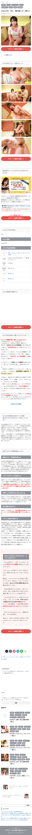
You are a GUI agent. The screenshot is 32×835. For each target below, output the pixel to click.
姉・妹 (22, 252)
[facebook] (10, 651)
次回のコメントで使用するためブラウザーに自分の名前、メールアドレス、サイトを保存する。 (15, 698)
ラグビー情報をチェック (16, 828)
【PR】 (4, 656)
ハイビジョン (13, 252)
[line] (21, 651)
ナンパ (26, 252)
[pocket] (14, 651)
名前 (3, 692)
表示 (10, 55)
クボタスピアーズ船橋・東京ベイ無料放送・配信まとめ (16, 813)
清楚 (9, 252)
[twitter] (6, 651)
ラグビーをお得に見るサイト (16, 830)
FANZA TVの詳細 (16, 404)
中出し (19, 252)
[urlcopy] (25, 651)
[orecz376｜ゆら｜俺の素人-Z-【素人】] (17, 651)
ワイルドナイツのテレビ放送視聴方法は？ (12, 811)
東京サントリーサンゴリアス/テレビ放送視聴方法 (14, 820)
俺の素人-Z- (11, 273)
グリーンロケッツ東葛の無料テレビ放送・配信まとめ (15, 818)
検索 (28, 805)
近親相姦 (5, 659)
